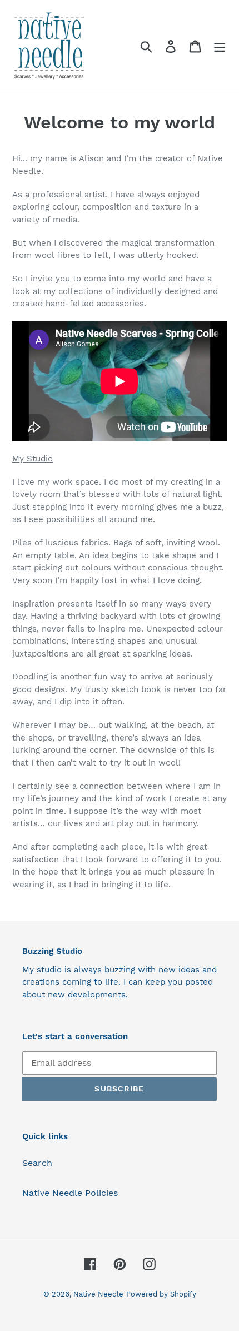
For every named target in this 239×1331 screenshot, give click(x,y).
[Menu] (219, 45)
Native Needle (98, 1294)
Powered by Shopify (161, 1294)
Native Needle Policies (70, 1193)
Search (37, 1163)
